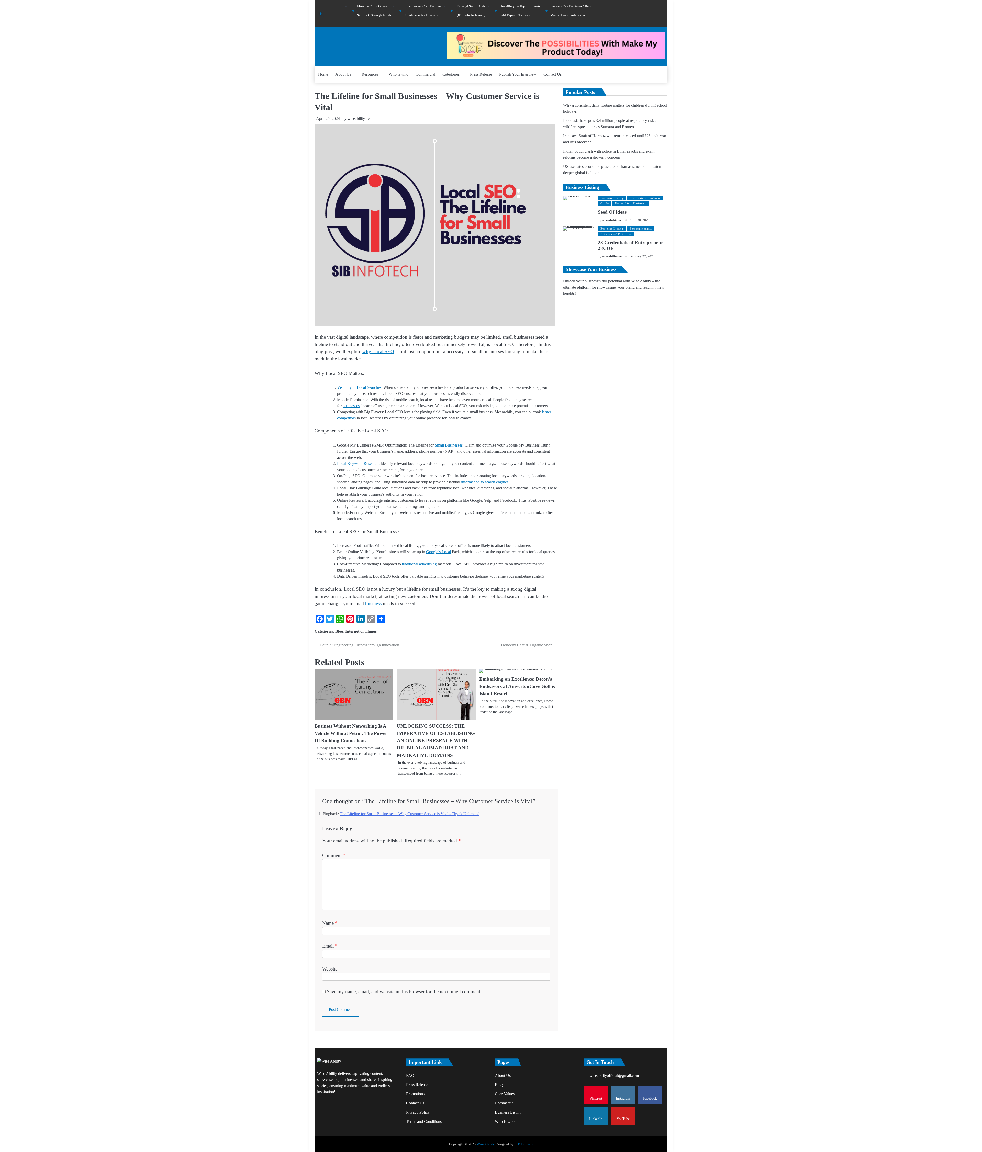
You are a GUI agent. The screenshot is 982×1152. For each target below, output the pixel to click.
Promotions (415, 1094)
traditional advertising (419, 564)
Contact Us (552, 74)
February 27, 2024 (642, 256)
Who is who (398, 74)
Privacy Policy (418, 1112)
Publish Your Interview (517, 74)
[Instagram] (641, 14)
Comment (333, 855)
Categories (451, 74)
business (373, 603)
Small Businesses (449, 445)
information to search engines (484, 482)
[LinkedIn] (655, 14)
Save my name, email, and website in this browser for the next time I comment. (404, 991)
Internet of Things (361, 631)
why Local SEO (378, 351)
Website (329, 969)
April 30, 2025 (639, 220)
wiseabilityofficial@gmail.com (614, 1075)
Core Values (505, 1094)
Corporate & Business (645, 198)
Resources (370, 74)
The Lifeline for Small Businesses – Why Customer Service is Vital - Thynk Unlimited (409, 814)
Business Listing (611, 198)
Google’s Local (438, 552)
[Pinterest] (634, 14)
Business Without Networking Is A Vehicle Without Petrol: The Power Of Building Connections (351, 733)
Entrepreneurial (641, 228)
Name (330, 923)
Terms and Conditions (424, 1121)
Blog (339, 631)
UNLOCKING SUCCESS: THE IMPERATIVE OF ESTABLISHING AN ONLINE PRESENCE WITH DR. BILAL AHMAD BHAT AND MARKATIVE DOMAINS (436, 740)
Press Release (481, 74)
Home (323, 74)
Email (330, 946)
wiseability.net (359, 118)
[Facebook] (648, 14)
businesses (351, 406)
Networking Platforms (630, 203)
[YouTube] (662, 14)
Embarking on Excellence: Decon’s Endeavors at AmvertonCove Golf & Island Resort (517, 686)
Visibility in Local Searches (359, 387)
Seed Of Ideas (612, 212)
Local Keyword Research (357, 463)
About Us (343, 74)
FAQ (410, 1075)
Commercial (425, 74)
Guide (604, 203)
